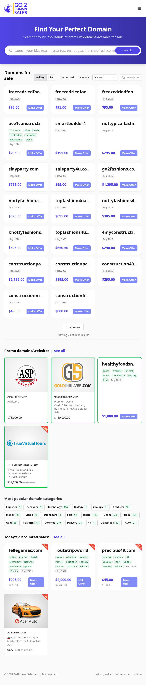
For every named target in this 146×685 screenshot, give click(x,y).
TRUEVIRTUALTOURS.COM (22, 465)
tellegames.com (25, 550)
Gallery (40, 77)
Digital (90, 514)
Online (110, 514)
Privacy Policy (103, 674)
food (105, 380)
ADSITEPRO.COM (17, 396)
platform (28, 561)
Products (121, 507)
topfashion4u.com (74, 200)
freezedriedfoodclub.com (35, 92)
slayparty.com (24, 169)
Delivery (74, 522)
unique (127, 561)
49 (91, 522)
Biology (80, 507)
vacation (84, 557)
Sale (72, 514)
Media (31, 514)
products (117, 370)
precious (118, 557)
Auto (130, 522)
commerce (15, 130)
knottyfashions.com (30, 232)
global (59, 557)
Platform (30, 522)
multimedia (15, 566)
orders (29, 139)
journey (84, 561)
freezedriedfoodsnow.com (83, 92)
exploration (71, 561)
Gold (11, 522)
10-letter (14, 571)
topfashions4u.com (75, 232)
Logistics (13, 507)
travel (59, 561)
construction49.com (123, 264)
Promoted (68, 77)
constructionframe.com (80, 295)
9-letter (84, 566)
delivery (132, 375)
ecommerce (119, 375)
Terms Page (123, 674)
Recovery (34, 507)
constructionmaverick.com (37, 295)
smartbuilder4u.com (77, 123)
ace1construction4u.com (35, 123)
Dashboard (52, 514)
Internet (53, 522)
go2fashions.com (120, 169)
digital (34, 557)
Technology (58, 507)
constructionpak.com (31, 264)
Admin (138, 674)
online (27, 130)
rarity (117, 561)
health (106, 375)
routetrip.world (71, 550)
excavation (30, 135)
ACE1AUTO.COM (16, 632)
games (27, 566)
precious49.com (118, 550)
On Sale (85, 77)
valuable (107, 561)
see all (59, 350)
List (51, 77)
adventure (71, 557)
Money (12, 514)
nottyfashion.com (27, 200)
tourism (60, 566)
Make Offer (35, 107)
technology (15, 561)
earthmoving (16, 139)
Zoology (99, 507)
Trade (130, 514)
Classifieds (109, 522)
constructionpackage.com (83, 264)
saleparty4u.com (73, 169)
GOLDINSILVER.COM (66, 396)
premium (72, 566)
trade (36, 130)
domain (107, 566)
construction (16, 135)
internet (129, 370)
